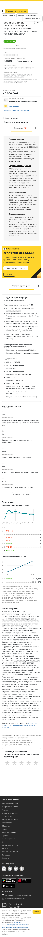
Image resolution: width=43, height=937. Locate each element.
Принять (37, 912)
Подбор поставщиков (10, 819)
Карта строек (7, 816)
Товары (4, 829)
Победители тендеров (10, 803)
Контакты (5, 858)
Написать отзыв (9, 15)
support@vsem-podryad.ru (15, 898)
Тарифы (5, 836)
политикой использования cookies (15, 927)
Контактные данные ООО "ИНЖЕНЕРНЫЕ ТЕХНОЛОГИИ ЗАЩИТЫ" (19, 725)
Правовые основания (10, 852)
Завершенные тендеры (10, 807)
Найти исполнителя (9, 832)
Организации (7, 823)
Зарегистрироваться (16, 268)
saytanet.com (14, 106)
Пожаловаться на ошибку (27, 15)
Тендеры (5, 810)
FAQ (3, 842)
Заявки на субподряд (10, 813)
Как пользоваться (8, 839)
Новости (5, 848)
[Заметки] (34, 23)
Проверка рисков (11, 118)
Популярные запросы (10, 845)
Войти (9, 274)
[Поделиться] (38, 23)
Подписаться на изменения (16, 11)
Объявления (6, 826)
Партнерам (6, 855)
